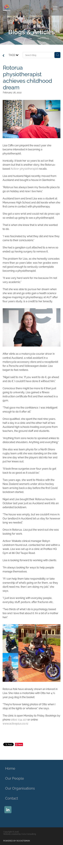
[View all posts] (3, 56)
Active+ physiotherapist (24, 168)
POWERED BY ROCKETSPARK (16, 840)
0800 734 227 (19, 719)
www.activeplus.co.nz (15, 723)
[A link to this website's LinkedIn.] (7, 809)
